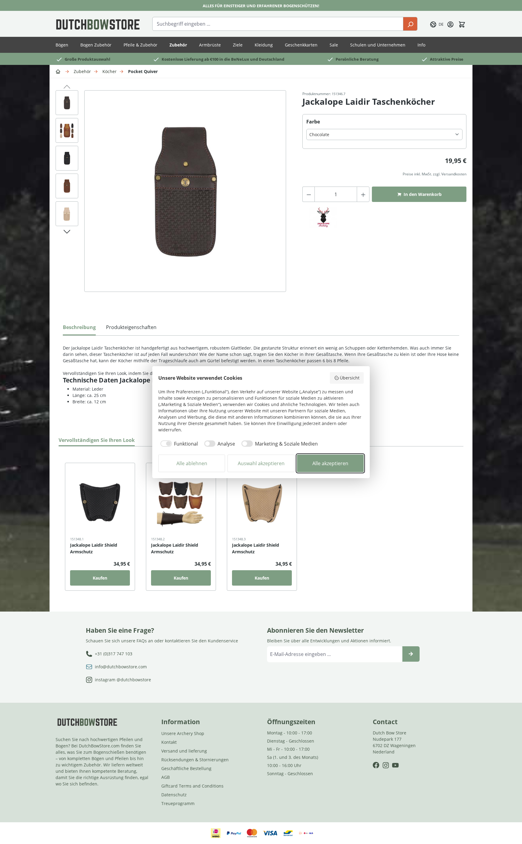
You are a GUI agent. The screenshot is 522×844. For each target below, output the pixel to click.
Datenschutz (174, 795)
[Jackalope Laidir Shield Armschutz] (100, 503)
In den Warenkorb (423, 194)
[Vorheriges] (67, 85)
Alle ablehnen (191, 463)
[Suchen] (410, 24)
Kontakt (169, 742)
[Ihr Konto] (450, 24)
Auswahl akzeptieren (261, 463)
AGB (165, 777)
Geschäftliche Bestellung (186, 768)
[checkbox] (178, 443)
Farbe (313, 121)
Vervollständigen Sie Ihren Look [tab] (97, 440)
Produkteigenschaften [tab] (131, 327)
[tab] (79, 328)
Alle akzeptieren (330, 463)
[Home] (59, 71)
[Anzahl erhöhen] (363, 194)
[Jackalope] (323, 217)
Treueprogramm (178, 803)
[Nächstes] (67, 230)
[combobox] (277, 24)
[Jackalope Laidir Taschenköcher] (185, 191)
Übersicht (349, 378)
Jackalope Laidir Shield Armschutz (93, 548)
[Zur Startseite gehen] (98, 24)
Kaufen (100, 578)
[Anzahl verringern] (308, 194)
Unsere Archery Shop (182, 733)
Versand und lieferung (184, 751)
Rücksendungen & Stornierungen (195, 759)
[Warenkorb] (461, 24)
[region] (173, 197)
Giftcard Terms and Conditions (192, 786)
